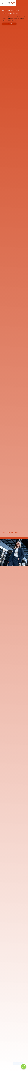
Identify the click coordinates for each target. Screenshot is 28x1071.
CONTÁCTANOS (9, 23)
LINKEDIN (16, 532)
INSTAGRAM (10, 532)
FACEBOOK (4, 532)
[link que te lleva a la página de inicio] (8, 2)
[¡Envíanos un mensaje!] (24, 1067)
